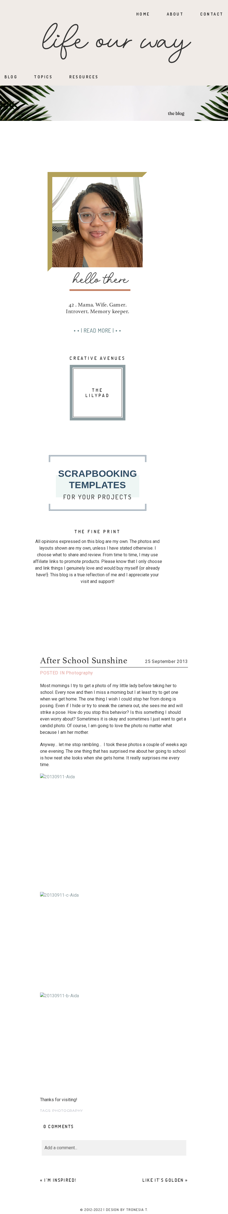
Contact (212, 14)
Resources (84, 76)
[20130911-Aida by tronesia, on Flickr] (114, 830)
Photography (79, 672)
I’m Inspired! (60, 1180)
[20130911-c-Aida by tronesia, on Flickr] (114, 939)
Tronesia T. (137, 1209)
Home (143, 14)
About (175, 14)
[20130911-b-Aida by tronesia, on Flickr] (114, 1036)
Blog (10, 76)
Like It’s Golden (163, 1180)
